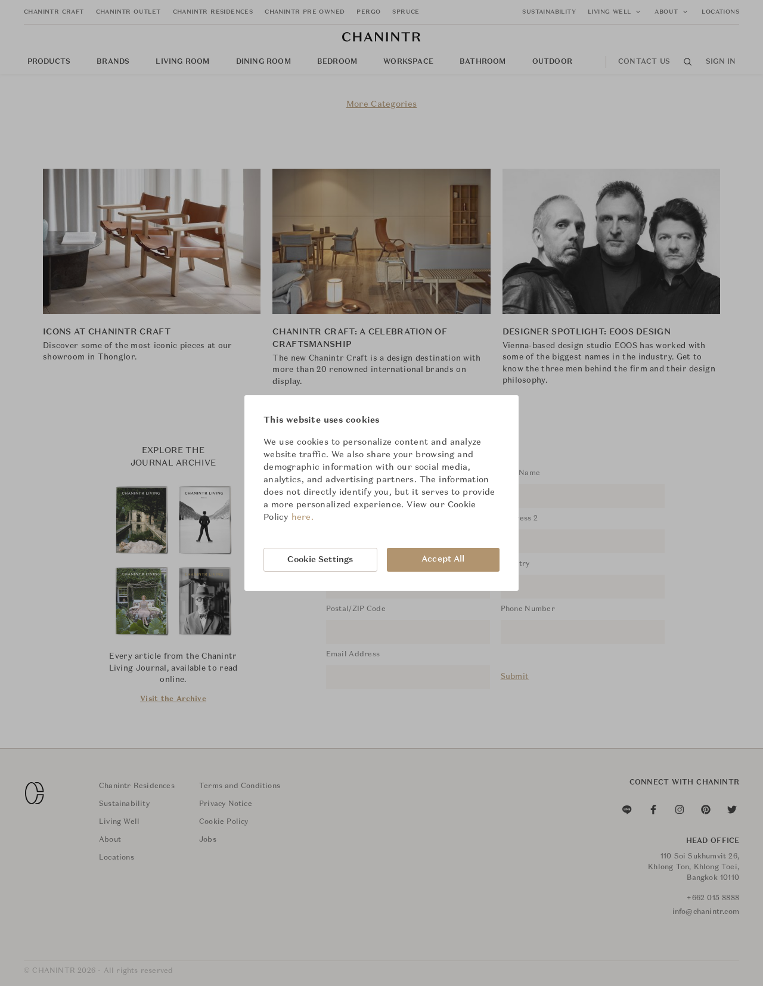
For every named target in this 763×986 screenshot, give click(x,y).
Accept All (442, 559)
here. (302, 517)
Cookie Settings (320, 560)
